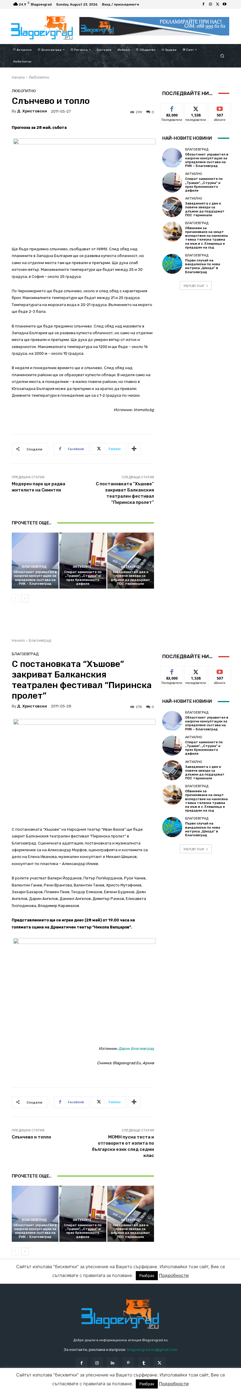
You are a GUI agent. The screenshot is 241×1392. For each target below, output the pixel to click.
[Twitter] (217, 4)
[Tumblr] (144, 1363)
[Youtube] (224, 4)
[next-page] (25, 598)
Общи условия (75, 1387)
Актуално (82, 566)
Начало (18, 77)
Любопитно (39, 77)
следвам (195, 107)
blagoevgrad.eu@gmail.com (152, 1349)
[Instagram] (210, 4)
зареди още (193, 285)
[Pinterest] (128, 1363)
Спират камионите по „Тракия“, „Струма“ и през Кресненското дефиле (83, 578)
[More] (134, 449)
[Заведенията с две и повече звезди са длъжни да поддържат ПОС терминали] (130, 561)
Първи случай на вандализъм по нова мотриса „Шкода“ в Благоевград (202, 266)
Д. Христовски (32, 111)
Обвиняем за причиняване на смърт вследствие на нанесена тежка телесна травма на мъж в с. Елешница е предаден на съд (206, 237)
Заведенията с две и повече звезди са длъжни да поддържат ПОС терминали (130, 578)
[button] (222, 55)
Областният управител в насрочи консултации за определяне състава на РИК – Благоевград (35, 578)
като (172, 107)
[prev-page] (15, 598)
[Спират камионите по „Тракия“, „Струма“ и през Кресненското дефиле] (82, 561)
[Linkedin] (112, 1363)
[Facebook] (203, 4)
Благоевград (34, 566)
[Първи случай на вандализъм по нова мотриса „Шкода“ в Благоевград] (172, 264)
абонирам (220, 107)
